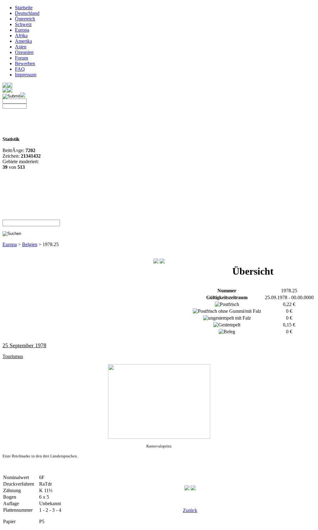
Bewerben (25, 63)
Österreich (25, 18)
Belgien (29, 244)
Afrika (21, 35)
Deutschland (27, 13)
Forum (21, 58)
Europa (22, 30)
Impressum (25, 74)
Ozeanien (24, 52)
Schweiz (23, 24)
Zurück (190, 510)
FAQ (20, 69)
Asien (20, 46)
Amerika (23, 41)
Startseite (24, 7)
